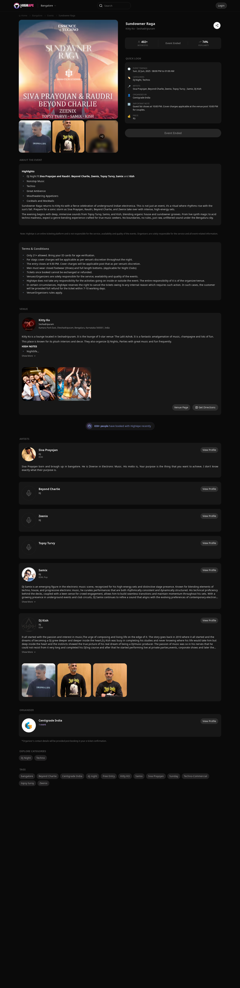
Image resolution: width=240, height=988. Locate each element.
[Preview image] (38, 384)
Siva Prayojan (156, 776)
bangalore (27, 776)
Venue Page (181, 407)
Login (221, 5)
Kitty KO (125, 776)
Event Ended (173, 133)
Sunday (173, 776)
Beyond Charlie (48, 776)
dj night (92, 776)
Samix (138, 776)
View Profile (209, 450)
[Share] (216, 25)
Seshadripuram (146, 28)
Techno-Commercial (195, 776)
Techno (146, 80)
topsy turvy (27, 783)
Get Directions (207, 407)
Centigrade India (72, 776)
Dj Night (137, 80)
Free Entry (109, 776)
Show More (27, 355)
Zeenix (43, 783)
